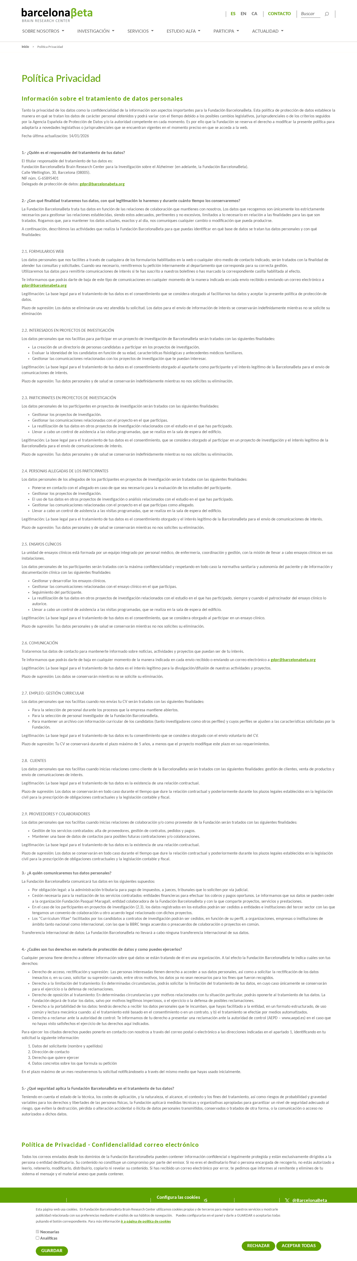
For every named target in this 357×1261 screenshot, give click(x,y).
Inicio (25, 47)
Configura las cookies (178, 1197)
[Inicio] (57, 15)
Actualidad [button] (266, 31)
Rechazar (258, 1245)
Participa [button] (224, 31)
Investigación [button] (94, 31)
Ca (254, 14)
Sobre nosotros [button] (41, 31)
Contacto (279, 14)
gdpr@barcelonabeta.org (102, 184)
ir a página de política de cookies (146, 1222)
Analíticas (48, 1238)
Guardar (51, 1250)
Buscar (326, 14)
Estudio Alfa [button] (182, 31)
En (243, 14)
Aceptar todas (299, 1245)
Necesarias (49, 1232)
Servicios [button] (139, 31)
